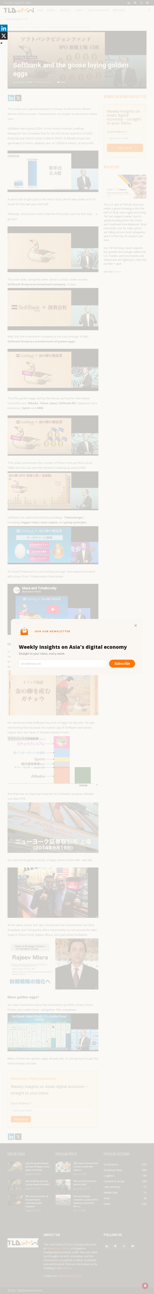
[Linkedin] (4, 28)
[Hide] (1, 43)
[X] (4, 36)
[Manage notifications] (145, 1286)
